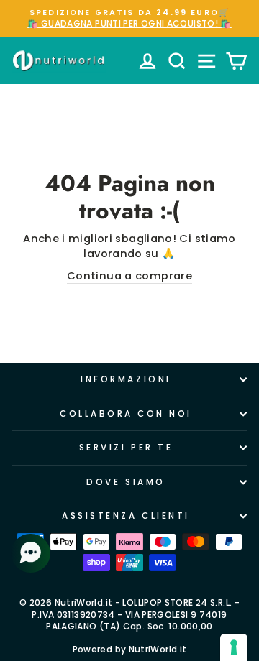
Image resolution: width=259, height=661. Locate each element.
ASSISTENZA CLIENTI (126, 516)
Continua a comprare (129, 276)
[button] (32, 553)
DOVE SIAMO (125, 482)
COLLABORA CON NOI (126, 414)
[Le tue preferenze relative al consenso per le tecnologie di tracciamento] (233, 647)
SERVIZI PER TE (126, 447)
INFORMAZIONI (126, 379)
